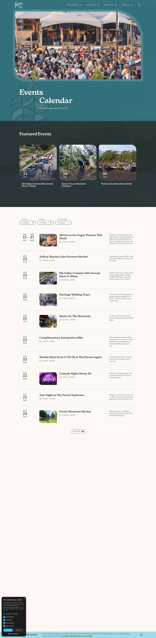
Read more (5, 610)
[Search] (139, 5)
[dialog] (14, 616)
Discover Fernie (72, 5)
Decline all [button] (19, 630)
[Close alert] (141, 635)
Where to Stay (109, 5)
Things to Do (91, 5)
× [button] (24, 598)
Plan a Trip (126, 5)
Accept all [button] (8, 630)
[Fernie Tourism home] (19, 5)
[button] (13, 634)
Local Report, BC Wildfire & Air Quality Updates (77, 636)
